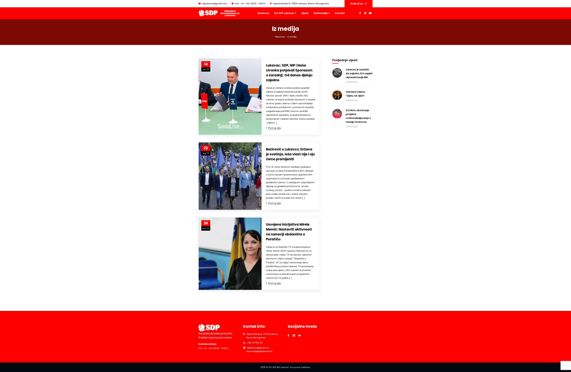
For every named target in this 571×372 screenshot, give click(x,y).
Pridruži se (356, 3)
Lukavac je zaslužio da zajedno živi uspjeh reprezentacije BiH (359, 73)
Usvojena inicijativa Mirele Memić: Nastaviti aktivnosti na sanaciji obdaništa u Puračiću (289, 232)
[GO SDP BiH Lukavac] (219, 13)
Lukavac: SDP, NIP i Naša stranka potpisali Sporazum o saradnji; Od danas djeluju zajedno (289, 72)
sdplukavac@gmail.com (214, 3)
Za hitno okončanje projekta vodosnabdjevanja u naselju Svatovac (358, 116)
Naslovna (280, 36)
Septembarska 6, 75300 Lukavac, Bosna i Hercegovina (301, 3)
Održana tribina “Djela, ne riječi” (355, 93)
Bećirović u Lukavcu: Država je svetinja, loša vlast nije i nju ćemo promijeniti (290, 154)
